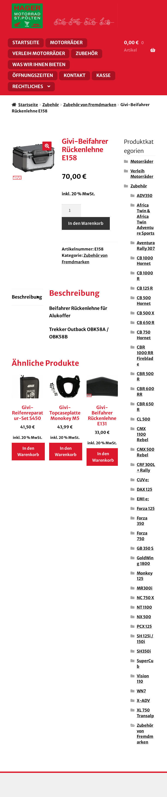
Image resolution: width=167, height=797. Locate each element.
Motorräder (66, 42)
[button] (47, 146)
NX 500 (144, 616)
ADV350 (144, 195)
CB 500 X (145, 313)
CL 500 (143, 419)
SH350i (144, 651)
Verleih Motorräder (38, 53)
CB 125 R (145, 288)
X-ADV (143, 700)
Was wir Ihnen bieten (38, 64)
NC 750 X (145, 597)
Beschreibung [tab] (27, 297)
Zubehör (87, 53)
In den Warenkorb (85, 223)
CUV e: (143, 479)
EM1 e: (143, 498)
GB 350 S (145, 548)
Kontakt (74, 75)
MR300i (144, 588)
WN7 (141, 690)
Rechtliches (27, 86)
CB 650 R (145, 322)
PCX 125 (144, 626)
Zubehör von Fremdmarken (89, 104)
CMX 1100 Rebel (142, 434)
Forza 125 (146, 508)
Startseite (25, 42)
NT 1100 (144, 607)
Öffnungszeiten (32, 75)
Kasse (103, 75)
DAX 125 (144, 489)
